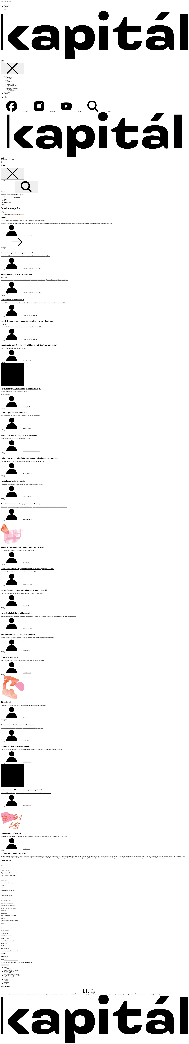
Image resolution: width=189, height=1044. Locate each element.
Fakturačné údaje (8, 968)
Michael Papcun (27, 428)
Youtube (5, 983)
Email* (2, 959)
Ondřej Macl (26, 740)
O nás (5, 9)
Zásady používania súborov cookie (12, 975)
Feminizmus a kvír (5, 293)
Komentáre (9, 77)
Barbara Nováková (27, 519)
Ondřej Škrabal (26, 849)
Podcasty (6, 7)
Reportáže (8, 78)
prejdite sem (17, 197)
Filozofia (3, 475)
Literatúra (3, 607)
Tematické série (10, 84)
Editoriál (4, 217)
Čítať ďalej (3, 247)
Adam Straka (26, 717)
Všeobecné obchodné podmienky (11, 970)
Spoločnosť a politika (11, 85)
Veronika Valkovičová (28, 235)
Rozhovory (9, 81)
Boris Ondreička (27, 805)
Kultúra (8, 86)
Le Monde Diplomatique (12, 88)
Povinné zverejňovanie (9, 976)
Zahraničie (3, 850)
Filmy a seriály (4, 719)
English (5, 98)
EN (1, 162)
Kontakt (5, 967)
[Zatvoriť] (12, 68)
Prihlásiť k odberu (5, 965)
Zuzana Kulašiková (27, 473)
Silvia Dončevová (27, 563)
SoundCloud (6, 982)
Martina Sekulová (27, 406)
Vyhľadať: (3, 180)
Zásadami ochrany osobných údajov (25, 962)
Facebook (6, 979)
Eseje (7, 80)
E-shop (5, 97)
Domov (5, 199)
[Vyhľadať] (26, 187)
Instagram (6, 980)
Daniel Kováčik (26, 650)
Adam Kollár (26, 606)
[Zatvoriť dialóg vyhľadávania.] (1, 161)
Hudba (2, 429)
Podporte (13, 159)
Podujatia (6, 6)
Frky (7, 82)
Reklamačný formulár (9, 971)
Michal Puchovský (27, 496)
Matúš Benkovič (27, 673)
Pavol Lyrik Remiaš (27, 584)
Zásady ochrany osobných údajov (11, 974)
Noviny (5, 3)
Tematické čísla (7, 202)
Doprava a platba (8, 972)
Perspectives (9, 89)
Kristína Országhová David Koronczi (31, 451)
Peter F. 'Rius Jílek (27, 628)
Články (5, 200)
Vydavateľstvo (7, 5)
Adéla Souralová (27, 360)
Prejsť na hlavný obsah (6, 1)
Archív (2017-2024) (11, 90)
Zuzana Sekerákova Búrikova (30, 315)
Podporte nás (7, 159)
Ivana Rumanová (27, 762)
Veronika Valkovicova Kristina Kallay (32, 268)
